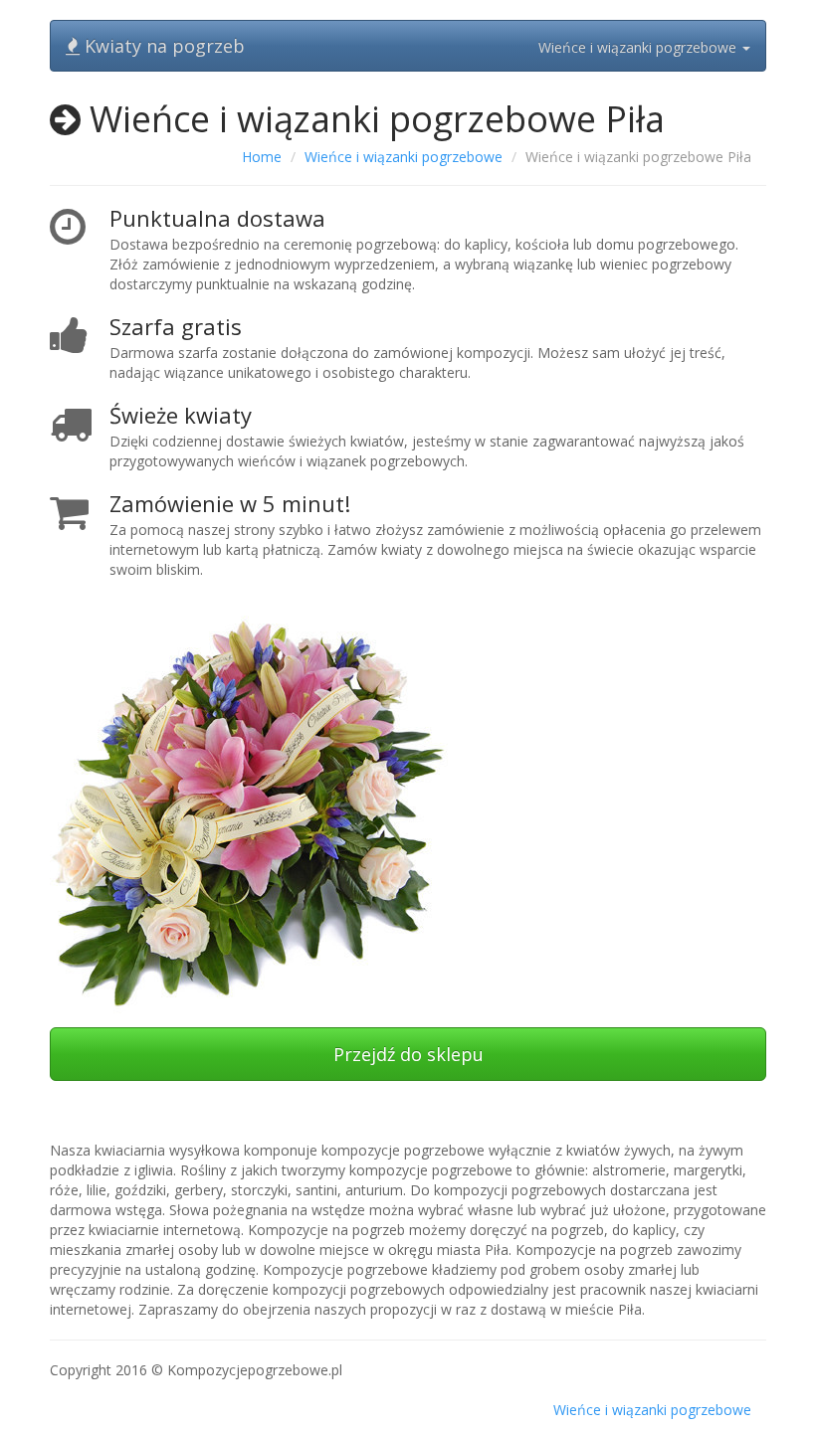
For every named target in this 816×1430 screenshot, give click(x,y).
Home (262, 156)
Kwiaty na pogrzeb (162, 46)
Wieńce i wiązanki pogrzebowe (404, 156)
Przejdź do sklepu (408, 1054)
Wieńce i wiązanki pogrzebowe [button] (639, 47)
